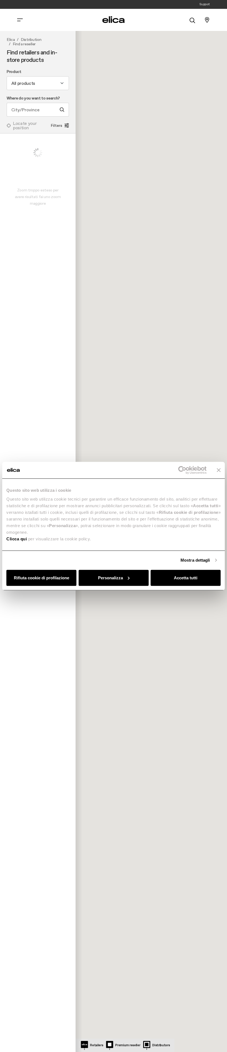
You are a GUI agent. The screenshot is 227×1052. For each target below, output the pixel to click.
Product (14, 72)
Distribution (31, 40)
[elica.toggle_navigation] (20, 20)
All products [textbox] (23, 83)
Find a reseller (24, 44)
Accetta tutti (185, 577)
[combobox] (38, 83)
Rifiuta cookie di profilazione (41, 577)
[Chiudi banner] (219, 470)
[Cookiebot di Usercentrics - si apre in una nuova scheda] (182, 470)
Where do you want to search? (33, 98)
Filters (56, 125)
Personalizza (110, 577)
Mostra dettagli (195, 560)
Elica (11, 40)
